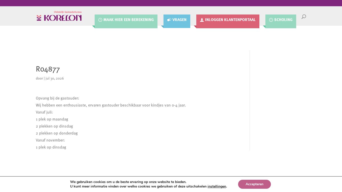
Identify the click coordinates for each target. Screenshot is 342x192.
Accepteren (254, 184)
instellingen (217, 186)
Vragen (180, 20)
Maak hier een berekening (128, 20)
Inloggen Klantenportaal (230, 20)
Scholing (283, 20)
